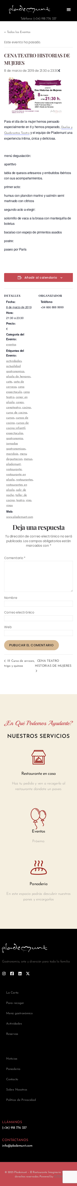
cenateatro (13, 407)
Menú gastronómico (19, 1013)
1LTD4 (58, 1176)
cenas (20, 402)
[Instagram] (4, 973)
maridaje (12, 454)
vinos (9, 505)
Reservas (12, 1034)
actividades (13, 361)
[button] (69, 9)
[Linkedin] (20, 973)
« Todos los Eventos (17, 32)
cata (9, 381)
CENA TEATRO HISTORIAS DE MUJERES (53, 664)
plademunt (13, 464)
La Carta (12, 992)
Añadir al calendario (40, 277)
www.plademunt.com (19, 517)
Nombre (10, 598)
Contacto (12, 1079)
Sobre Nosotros (16, 1089)
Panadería (13, 1069)
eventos (11, 344)
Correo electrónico (19, 612)
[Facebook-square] (12, 973)
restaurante (14, 469)
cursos (10, 417)
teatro (20, 500)
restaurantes (24, 479)
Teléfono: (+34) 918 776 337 (38, 18)
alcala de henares (18, 376)
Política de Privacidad (21, 1100)
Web (7, 627)
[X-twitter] (28, 973)
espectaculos (14, 433)
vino (28, 500)
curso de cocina (16, 412)
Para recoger (15, 1003)
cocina (26, 407)
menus (28, 459)
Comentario (14, 558)
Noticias (11, 1058)
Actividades (14, 1023)
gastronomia (14, 438)
